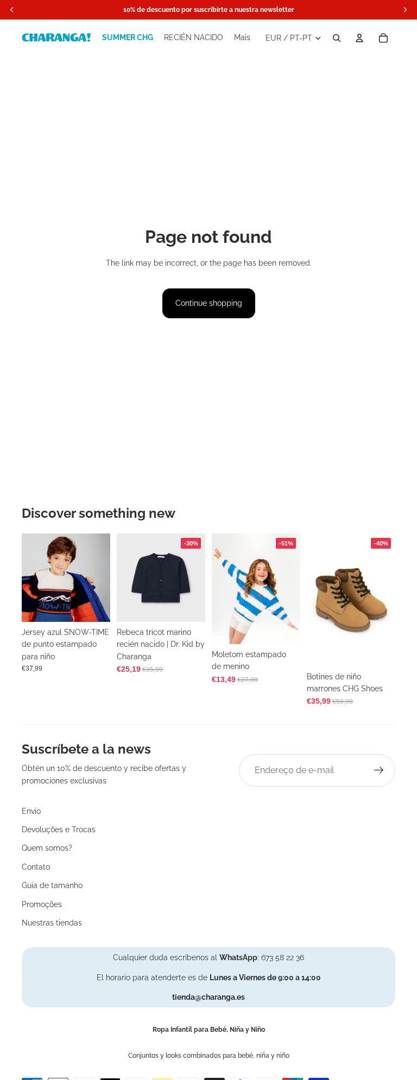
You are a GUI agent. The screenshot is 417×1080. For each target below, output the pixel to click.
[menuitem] (242, 38)
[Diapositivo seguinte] (101, 577)
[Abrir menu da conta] (359, 38)
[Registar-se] (379, 770)
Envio (31, 811)
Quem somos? (47, 848)
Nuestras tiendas (52, 922)
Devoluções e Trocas (59, 829)
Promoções (42, 904)
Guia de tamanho (52, 885)
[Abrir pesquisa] (337, 38)
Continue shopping (208, 303)
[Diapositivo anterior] (30, 577)
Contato (36, 867)
